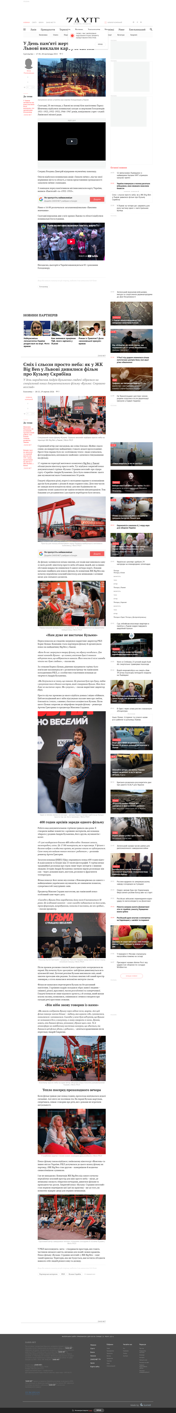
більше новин (131, 976)
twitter (130, 22)
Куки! (90, 1410)
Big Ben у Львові (91, 463)
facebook (126, 22)
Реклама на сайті (144, 1362)
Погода (116, 570)
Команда (141, 1355)
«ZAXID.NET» (38, 1365)
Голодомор (43, 287)
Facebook (125, 1351)
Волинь (79, 29)
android (144, 22)
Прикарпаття (48, 29)
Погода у (119, 573)
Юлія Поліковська (29, 72)
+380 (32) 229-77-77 (37, 1369)
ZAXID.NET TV (50, 22)
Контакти (141, 1357)
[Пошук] (150, 29)
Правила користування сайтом (143, 1366)
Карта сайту (94, 1366)
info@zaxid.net (48, 1370)
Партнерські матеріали (48, 1274)
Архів (92, 1363)
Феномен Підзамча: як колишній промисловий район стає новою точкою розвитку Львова (28, 434)
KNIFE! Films (61, 859)
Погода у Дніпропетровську (135, 617)
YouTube (125, 1356)
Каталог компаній (115, 22)
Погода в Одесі (119, 617)
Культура (121, 35)
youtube (141, 22)
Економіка (43, 35)
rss (152, 22)
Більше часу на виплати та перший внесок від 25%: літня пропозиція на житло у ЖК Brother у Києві (28, 458)
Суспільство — (29, 54)
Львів (33, 29)
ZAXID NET (82, 19)
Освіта (55, 35)
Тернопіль (65, 29)
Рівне (122, 29)
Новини (26, 22)
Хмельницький (137, 29)
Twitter (125, 1353)
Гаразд (100, 44)
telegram (137, 22)
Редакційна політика (142, 1351)
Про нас (141, 1348)
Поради (67, 35)
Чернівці (109, 29)
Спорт (109, 35)
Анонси (93, 1356)
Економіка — (29, 391)
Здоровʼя (133, 35)
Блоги (41, 22)
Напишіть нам (143, 1360)
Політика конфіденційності (144, 1371)
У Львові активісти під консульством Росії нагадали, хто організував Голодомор (28, 106)
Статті (34, 22)
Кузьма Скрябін (75, 1274)
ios (148, 22)
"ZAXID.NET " (69, 1348)
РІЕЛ (63, 1274)
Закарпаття (94, 29)
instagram (133, 22)
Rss (124, 1348)
